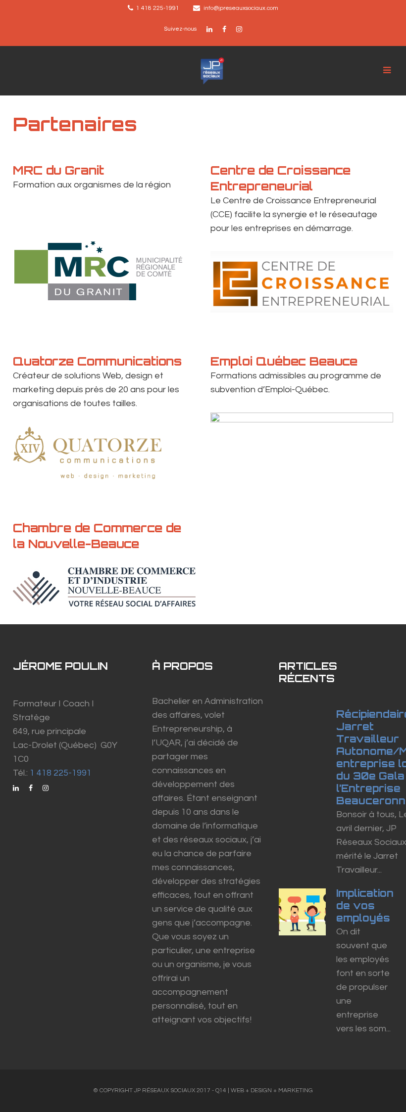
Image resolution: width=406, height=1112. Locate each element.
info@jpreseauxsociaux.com (240, 8)
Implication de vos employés (365, 905)
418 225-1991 (160, 8)
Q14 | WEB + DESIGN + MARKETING (264, 1090)
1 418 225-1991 (61, 773)
